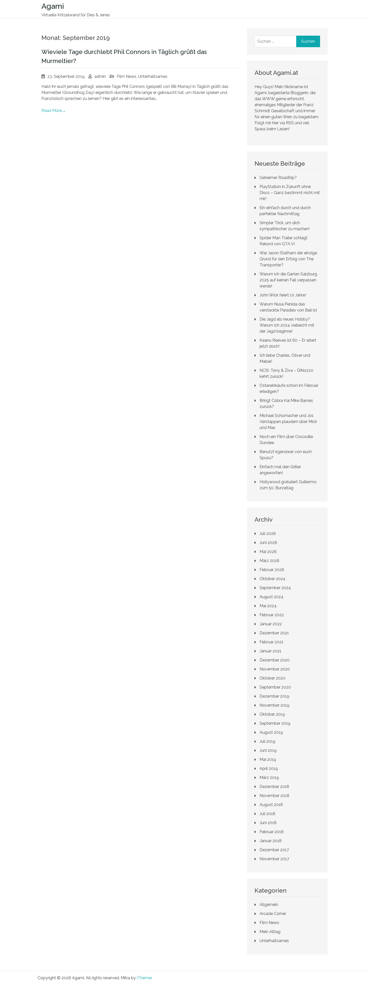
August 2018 (271, 804)
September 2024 (275, 587)
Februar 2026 (272, 569)
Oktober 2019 (272, 714)
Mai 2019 (268, 759)
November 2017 (274, 858)
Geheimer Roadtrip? (278, 177)
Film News (126, 76)
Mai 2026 (268, 551)
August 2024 (271, 596)
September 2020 (275, 687)
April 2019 (269, 768)
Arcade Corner (273, 913)
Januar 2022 (271, 624)
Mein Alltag (270, 931)
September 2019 (275, 723)
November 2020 (275, 669)
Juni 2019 (268, 750)
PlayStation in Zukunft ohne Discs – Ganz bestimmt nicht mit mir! (290, 192)
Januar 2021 (270, 651)
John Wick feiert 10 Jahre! (283, 295)
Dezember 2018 (274, 786)
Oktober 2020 (272, 678)
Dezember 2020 (275, 660)
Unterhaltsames (152, 76)
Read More (53, 110)
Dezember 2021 (274, 633)
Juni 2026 (268, 542)
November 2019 (274, 705)
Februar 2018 (272, 831)
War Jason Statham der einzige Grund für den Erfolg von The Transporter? (288, 259)
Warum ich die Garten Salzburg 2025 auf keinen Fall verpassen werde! (288, 280)
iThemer (144, 977)
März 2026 (269, 560)
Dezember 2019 (274, 696)
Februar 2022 (272, 614)
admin (100, 76)
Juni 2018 (268, 822)
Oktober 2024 (272, 578)
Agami (52, 6)
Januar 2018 (271, 840)
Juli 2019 (267, 741)
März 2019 (269, 777)
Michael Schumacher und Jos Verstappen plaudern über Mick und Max (288, 421)
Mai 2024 (268, 605)
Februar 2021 (271, 642)
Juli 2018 (267, 813)
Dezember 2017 (274, 849)
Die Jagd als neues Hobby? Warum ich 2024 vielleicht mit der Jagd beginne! (287, 325)
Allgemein (269, 904)
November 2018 (274, 795)
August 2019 (271, 732)
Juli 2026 (268, 533)
